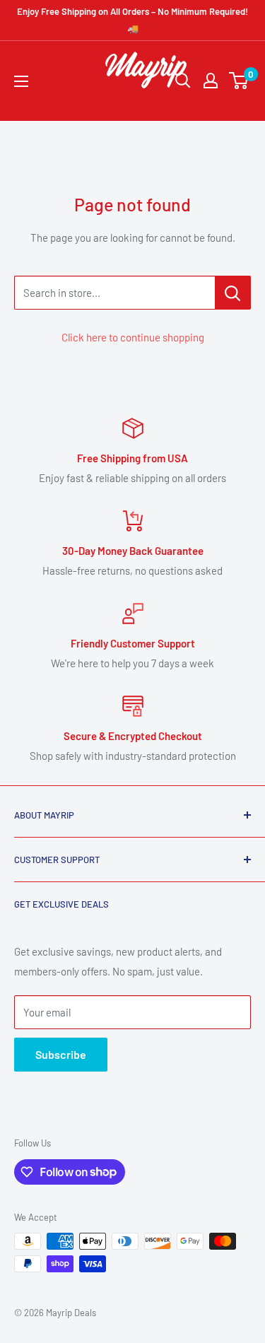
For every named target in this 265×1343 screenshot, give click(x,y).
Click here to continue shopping (132, 337)
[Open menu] (21, 81)
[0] (239, 80)
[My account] (211, 80)
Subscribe (60, 1054)
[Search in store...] (233, 293)
